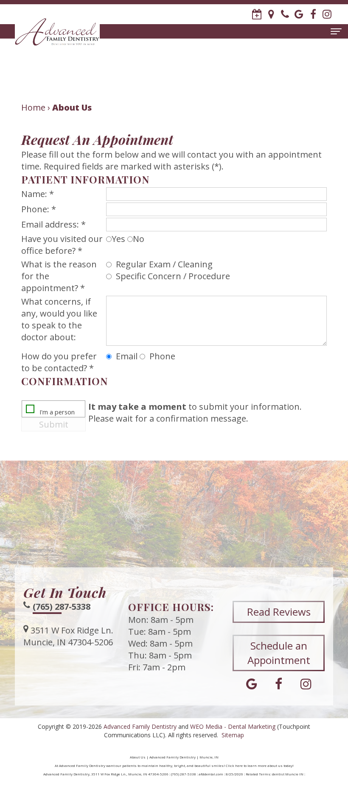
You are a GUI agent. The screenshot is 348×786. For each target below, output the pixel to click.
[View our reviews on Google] (299, 14)
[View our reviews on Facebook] (313, 14)
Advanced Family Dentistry (140, 726)
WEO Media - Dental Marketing (232, 726)
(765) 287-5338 (61, 606)
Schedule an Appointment (278, 653)
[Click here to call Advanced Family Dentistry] (285, 14)
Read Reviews (279, 612)
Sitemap (233, 735)
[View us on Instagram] (327, 14)
